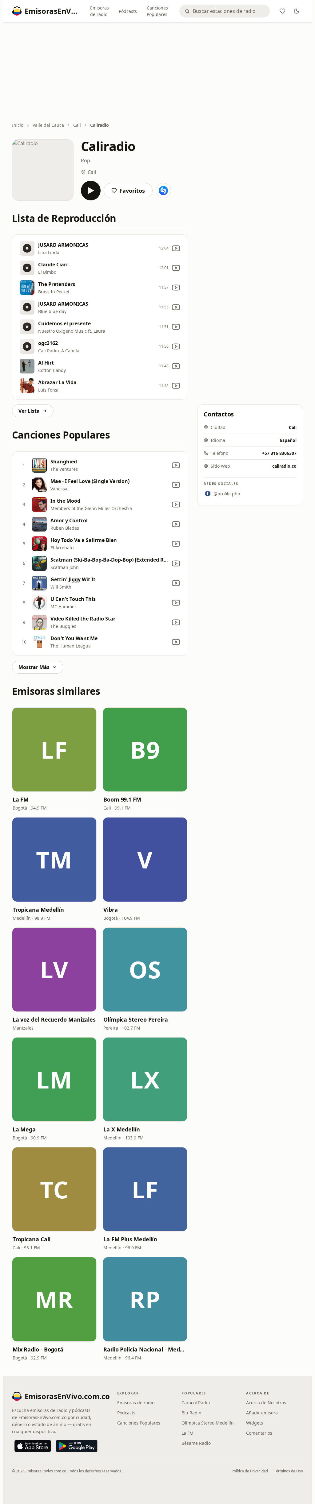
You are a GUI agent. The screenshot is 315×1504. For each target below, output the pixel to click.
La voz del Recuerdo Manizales (54, 1019)
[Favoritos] (282, 11)
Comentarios (259, 1433)
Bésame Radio (196, 1443)
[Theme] (296, 11)
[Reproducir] (91, 190)
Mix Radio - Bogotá (38, 1349)
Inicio (17, 125)
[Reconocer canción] (163, 190)
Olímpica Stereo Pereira (135, 1019)
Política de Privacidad (250, 1471)
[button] (54, 749)
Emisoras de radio (99, 11)
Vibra (110, 909)
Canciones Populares (157, 11)
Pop (85, 160)
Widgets (254, 1423)
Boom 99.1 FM (122, 799)
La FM (21, 799)
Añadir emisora (262, 1413)
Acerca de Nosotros (266, 1402)
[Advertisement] (157, 73)
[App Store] (33, 1446)
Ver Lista (29, 411)
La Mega (24, 1129)
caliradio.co (284, 466)
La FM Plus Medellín (130, 1239)
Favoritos (132, 190)
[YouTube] (176, 248)
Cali (77, 125)
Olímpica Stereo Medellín (207, 1423)
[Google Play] (77, 1446)
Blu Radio (191, 1413)
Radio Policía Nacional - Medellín (145, 1349)
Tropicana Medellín (38, 909)
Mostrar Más (34, 667)
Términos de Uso (288, 1471)
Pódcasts (128, 11)
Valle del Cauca (48, 125)
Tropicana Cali (31, 1239)
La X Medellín (121, 1129)
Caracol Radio (195, 1402)
